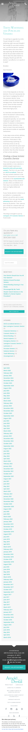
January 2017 (8, 612)
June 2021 (7, 484)
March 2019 (7, 547)
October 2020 (8, 504)
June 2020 (7, 514)
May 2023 (7, 426)
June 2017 (7, 599)
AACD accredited (11, 172)
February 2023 (8, 433)
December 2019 (8, 524)
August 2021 (7, 479)
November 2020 (8, 501)
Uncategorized (8, 356)
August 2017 (7, 594)
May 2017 (7, 602)
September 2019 (9, 531)
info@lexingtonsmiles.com (16, 660)
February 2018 (8, 579)
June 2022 (7, 453)
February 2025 (8, 373)
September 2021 (9, 476)
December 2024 (8, 378)
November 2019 (8, 526)
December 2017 (8, 584)
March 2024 (7, 401)
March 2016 (7, 637)
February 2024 (8, 403)
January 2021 (8, 496)
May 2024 (7, 396)
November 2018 (8, 557)
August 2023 (7, 418)
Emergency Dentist (10, 341)
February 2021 (8, 494)
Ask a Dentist (14, 311)
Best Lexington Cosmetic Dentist (14, 326)
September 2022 (9, 446)
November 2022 (8, 441)
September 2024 (9, 385)
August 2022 (7, 448)
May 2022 (7, 456)
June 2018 (7, 569)
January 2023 (8, 436)
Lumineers (7, 346)
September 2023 (9, 416)
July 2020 (6, 511)
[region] (14, 724)
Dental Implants (9, 338)
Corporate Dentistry (10, 331)
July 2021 (6, 481)
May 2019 (7, 542)
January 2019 (8, 552)
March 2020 (7, 516)
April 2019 (7, 544)
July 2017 (6, 597)
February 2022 (8, 463)
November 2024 (8, 380)
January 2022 (8, 466)
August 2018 (7, 564)
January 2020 (8, 521)
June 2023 (7, 423)
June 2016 (7, 630)
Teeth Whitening (9, 353)
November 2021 (8, 471)
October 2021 (8, 474)
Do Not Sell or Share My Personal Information (12, 729)
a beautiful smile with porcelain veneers (12, 168)
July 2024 (6, 390)
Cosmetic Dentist (9, 333)
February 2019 (8, 549)
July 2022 (6, 451)
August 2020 (7, 509)
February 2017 (8, 610)
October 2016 (8, 620)
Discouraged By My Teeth (12, 289)
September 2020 (9, 506)
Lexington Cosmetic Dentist (12, 343)
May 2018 (7, 572)
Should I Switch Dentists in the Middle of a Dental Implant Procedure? (13, 294)
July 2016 (6, 627)
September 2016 (9, 622)
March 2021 (7, 491)
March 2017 (7, 607)
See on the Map (15, 662)
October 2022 (8, 443)
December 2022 (8, 438)
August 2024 (7, 388)
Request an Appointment (14, 251)
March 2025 (7, 370)
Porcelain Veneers (9, 348)
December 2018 (8, 554)
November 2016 (8, 617)
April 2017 (7, 604)
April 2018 (7, 574)
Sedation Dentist (9, 351)
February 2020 (8, 519)
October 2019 (8, 529)
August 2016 (7, 625)
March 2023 (7, 431)
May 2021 (7, 486)
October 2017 (8, 589)
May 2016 (7, 632)
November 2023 (8, 411)
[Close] (26, 718)
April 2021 (7, 489)
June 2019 (7, 539)
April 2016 (7, 635)
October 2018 (8, 559)
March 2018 (7, 577)
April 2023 (7, 428)
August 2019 (7, 534)
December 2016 (8, 615)
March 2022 (7, 461)
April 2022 (7, 458)
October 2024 (8, 383)
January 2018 (8, 582)
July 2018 (6, 567)
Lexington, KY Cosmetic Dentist (13, 216)
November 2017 (8, 587)
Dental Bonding (8, 336)
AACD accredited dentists (12, 324)
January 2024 (8, 406)
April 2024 (7, 398)
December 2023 (8, 408)
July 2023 (6, 421)
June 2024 (7, 393)
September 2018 (9, 562)
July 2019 (6, 537)
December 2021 (8, 469)
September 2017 (9, 592)
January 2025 (8, 375)
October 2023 (8, 413)
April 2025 (7, 368)
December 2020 (8, 499)
